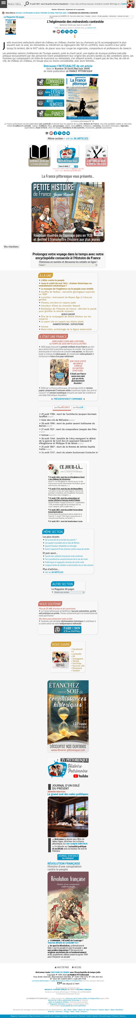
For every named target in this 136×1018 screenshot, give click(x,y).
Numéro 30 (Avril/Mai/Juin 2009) (54, 13)
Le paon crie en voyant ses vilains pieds (62, 321)
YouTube (76, 663)
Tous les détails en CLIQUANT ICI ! (63, 942)
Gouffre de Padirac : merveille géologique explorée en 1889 (67, 293)
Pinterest (77, 668)
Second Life (78, 665)
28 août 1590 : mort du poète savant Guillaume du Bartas (67, 424)
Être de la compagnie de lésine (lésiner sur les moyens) (65, 317)
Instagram (77, 658)
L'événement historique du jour (68, 994)
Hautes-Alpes (104, 1010)
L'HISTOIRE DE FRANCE (60, 972)
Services (123, 1016)
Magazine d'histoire (57, 1004)
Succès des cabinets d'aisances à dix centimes (64, 556)
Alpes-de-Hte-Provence (87, 1010)
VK (73, 656)
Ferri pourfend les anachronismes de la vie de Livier (66, 559)
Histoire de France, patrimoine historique (63, 1000)
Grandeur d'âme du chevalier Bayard (60, 305)
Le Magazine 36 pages (32, 13)
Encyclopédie (23, 1016)
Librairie (95, 1016)
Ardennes (59, 1012)
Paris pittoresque (105, 1016)
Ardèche (51, 1012)
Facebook (77, 649)
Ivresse (44, 326)
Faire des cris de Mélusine (55, 420)
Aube (72, 1012)
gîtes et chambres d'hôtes (59, 1002)
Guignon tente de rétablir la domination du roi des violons (69, 565)
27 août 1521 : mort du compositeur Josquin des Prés (69, 429)
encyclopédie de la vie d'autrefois (73, 1006)
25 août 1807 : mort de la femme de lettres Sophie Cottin (67, 448)
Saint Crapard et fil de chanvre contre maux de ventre (67, 549)
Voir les (54, 572)
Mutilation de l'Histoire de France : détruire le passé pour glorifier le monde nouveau (67, 310)
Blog (30, 1016)
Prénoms (115, 1016)
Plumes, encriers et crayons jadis (58, 302)
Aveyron (84, 1012)
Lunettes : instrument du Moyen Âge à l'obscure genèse (65, 298)
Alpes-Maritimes (117, 1010)
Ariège (66, 1012)
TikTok (75, 661)
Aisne (69, 1010)
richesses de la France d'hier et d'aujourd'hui (82, 998)
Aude (77, 1012)
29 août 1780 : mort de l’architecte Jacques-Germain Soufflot (68, 415)
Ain (65, 1010)
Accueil (19, 13)
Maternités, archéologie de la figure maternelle (66, 329)
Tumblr (76, 670)
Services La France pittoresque (57, 992)
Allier (75, 1010)
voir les (77, 138)
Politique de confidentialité (80, 992)
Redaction (91, 28)
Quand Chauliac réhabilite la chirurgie (61, 545)
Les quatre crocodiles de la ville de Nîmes (62, 542)
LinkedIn (77, 654)
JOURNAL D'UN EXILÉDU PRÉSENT (68, 857)
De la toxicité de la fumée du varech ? (60, 539)
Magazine (14, 1016)
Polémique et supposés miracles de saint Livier (64, 562)
